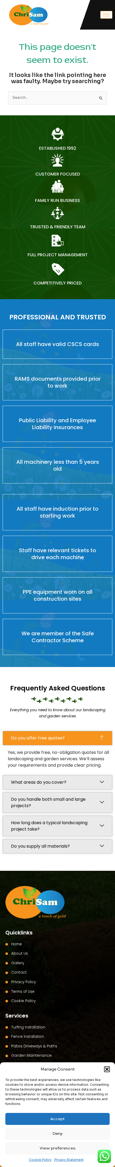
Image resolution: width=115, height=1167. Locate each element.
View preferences (57, 1148)
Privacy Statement (69, 1160)
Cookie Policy (40, 1160)
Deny (58, 1133)
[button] (107, 1069)
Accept (57, 1118)
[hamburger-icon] (106, 15)
